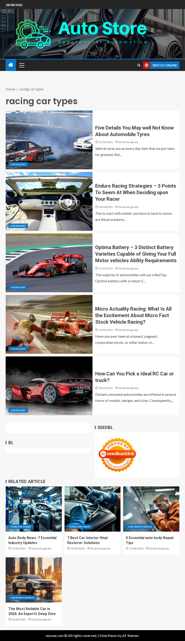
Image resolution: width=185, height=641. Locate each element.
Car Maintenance (140, 526)
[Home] (10, 65)
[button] (21, 65)
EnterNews (108, 635)
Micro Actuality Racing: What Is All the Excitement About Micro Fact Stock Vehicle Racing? (133, 315)
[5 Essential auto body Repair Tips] (151, 509)
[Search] (139, 65)
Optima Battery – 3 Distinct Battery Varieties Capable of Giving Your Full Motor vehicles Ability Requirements (136, 254)
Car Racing (18, 164)
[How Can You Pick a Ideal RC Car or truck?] (49, 385)
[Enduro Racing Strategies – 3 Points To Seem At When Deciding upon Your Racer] (49, 201)
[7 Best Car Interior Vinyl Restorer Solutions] (93, 509)
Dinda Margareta (128, 142)
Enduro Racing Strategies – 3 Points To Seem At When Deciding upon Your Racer (135, 192)
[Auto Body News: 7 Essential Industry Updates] (34, 509)
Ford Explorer (21, 526)
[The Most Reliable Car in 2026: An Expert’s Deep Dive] (34, 580)
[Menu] (21, 65)
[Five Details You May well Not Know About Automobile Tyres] (49, 140)
